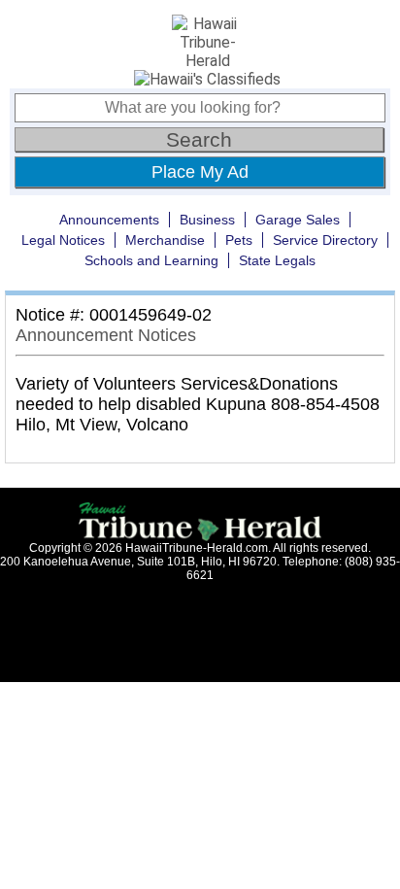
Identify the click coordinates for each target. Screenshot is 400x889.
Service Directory (325, 240)
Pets (238, 240)
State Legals (277, 260)
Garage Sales (297, 219)
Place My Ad (200, 172)
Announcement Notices (106, 335)
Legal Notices (63, 240)
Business (207, 219)
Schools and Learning (151, 260)
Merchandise (165, 240)
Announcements (109, 219)
